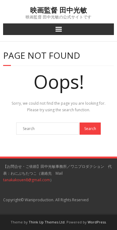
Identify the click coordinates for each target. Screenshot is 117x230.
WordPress (97, 222)
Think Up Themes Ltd (47, 222)
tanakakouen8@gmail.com (26, 179)
